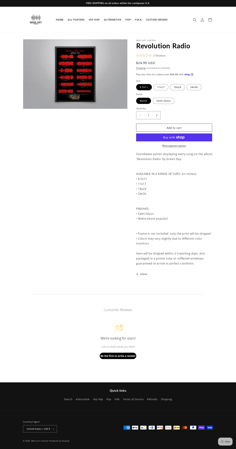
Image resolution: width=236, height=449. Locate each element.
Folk (117, 399)
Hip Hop (98, 399)
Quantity (141, 108)
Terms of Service (133, 399)
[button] (195, 20)
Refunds (152, 399)
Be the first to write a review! (118, 356)
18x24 (177, 87)
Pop (108, 399)
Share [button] (143, 274)
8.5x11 (144, 87)
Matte (143, 100)
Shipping (140, 67)
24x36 (194, 87)
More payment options (174, 145)
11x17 (161, 87)
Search (68, 399)
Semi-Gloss (163, 100)
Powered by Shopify (59, 441)
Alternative (83, 399)
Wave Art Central (39, 441)
